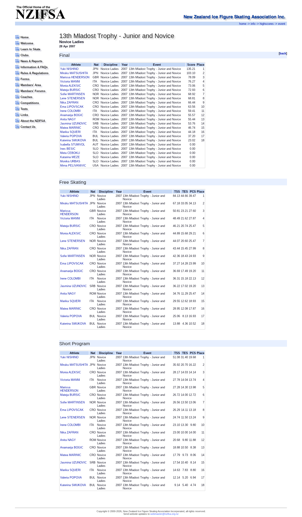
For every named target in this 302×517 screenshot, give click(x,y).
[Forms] (34, 76)
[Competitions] (34, 100)
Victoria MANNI (70, 81)
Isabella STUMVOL (72, 144)
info (253, 23)
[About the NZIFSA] (34, 118)
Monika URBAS (70, 161)
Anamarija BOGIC (71, 115)
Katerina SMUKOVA (73, 140)
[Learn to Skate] (34, 46)
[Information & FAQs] (34, 64)
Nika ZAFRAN (69, 102)
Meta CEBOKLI (70, 153)
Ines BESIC (67, 148)
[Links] (34, 112)
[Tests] (34, 106)
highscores (267, 23)
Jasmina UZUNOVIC (73, 123)
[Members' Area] (34, 82)
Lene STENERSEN (72, 98)
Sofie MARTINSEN (72, 94)
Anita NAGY (68, 119)
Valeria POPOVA (71, 136)
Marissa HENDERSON (74, 77)
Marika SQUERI (70, 132)
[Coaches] (34, 94)
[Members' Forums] (34, 88)
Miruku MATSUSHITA (74, 73)
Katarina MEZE (70, 157)
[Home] (34, 34)
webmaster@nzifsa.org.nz (164, 514)
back (283, 53)
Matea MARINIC (70, 127)
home (242, 23)
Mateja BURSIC (70, 90)
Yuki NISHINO (69, 69)
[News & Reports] (34, 58)
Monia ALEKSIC (70, 85)
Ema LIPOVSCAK (72, 106)
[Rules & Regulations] (34, 70)
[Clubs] (34, 52)
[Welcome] (34, 40)
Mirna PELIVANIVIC (73, 165)
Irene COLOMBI (70, 111)
